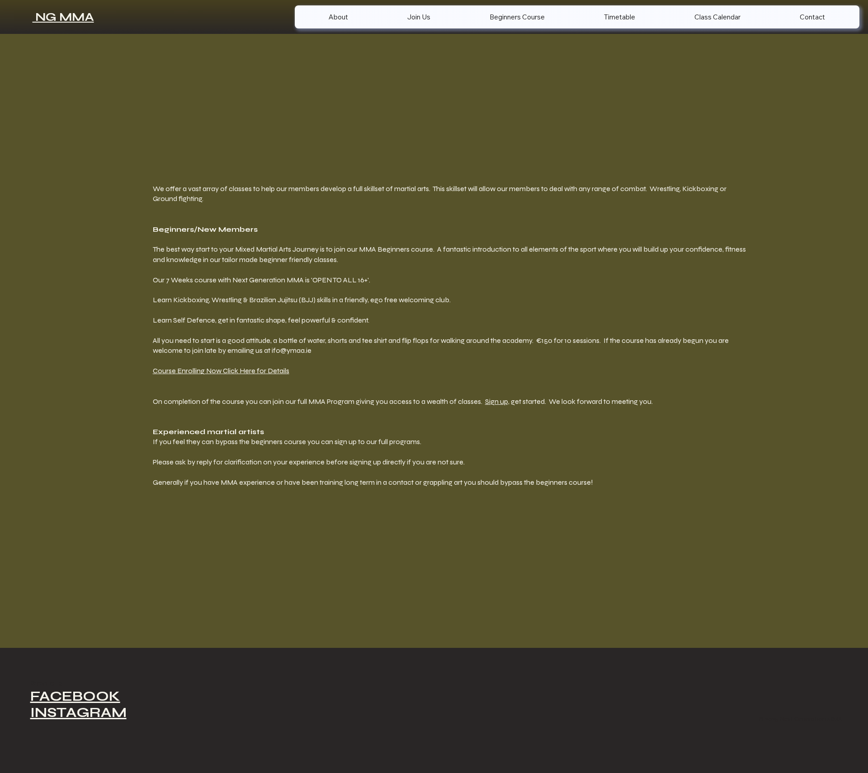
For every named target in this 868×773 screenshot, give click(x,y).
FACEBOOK (75, 696)
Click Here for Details (256, 370)
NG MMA (63, 17)
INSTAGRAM (78, 712)
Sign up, (497, 401)
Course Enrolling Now (188, 370)
